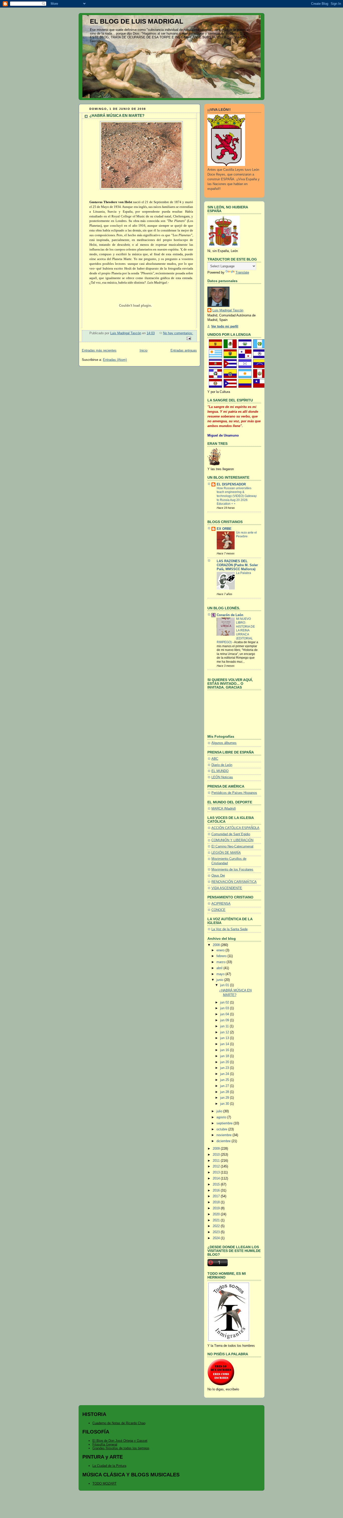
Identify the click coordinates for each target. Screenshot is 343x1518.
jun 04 (225, 1014)
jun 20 (225, 1062)
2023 (217, 1232)
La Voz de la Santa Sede (229, 929)
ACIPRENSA (221, 903)
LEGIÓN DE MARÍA (226, 853)
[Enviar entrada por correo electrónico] (188, 338)
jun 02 (225, 1002)
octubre (222, 1129)
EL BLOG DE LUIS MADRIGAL (136, 21)
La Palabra (243, 573)
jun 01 (225, 985)
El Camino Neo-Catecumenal (232, 846)
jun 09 (225, 1020)
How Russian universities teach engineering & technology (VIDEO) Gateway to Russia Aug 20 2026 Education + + (237, 495)
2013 (217, 1172)
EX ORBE (224, 529)
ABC (214, 759)
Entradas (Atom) (115, 360)
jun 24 (225, 1074)
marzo (221, 962)
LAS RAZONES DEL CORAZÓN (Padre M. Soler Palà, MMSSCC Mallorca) (237, 565)
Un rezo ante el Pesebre (246, 534)
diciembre (224, 1141)
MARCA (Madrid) (223, 808)
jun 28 (225, 1092)
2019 (217, 1208)
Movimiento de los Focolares (232, 869)
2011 (217, 1160)
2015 (217, 1184)
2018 (217, 1202)
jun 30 (225, 1104)
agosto (221, 1117)
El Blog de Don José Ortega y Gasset (119, 1441)
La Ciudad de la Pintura (109, 1466)
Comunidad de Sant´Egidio (230, 834)
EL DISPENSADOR (231, 484)
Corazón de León (230, 615)
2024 (217, 1238)
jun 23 (225, 1068)
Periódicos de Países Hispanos (234, 793)
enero (220, 950)
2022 (217, 1226)
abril (219, 968)
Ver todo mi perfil (224, 326)
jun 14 (225, 1044)
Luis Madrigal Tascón (227, 310)
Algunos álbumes (224, 743)
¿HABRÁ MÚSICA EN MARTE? (116, 115)
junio (220, 980)
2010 (217, 1154)
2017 (217, 1196)
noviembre (224, 1135)
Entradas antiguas (183, 350)
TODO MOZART (104, 1483)
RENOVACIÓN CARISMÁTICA (234, 882)
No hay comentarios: (178, 333)
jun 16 (225, 1050)
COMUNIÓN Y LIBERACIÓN (232, 840)
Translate (242, 272)
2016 (217, 1190)
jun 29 (225, 1098)
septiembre (225, 1123)
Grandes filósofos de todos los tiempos (120, 1448)
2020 (217, 1214)
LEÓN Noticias (222, 777)
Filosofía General (104, 1444)
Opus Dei (218, 875)
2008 (217, 945)
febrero (221, 956)
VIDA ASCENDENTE (226, 888)
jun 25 (225, 1080)
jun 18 (225, 1056)
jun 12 (225, 1032)
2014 (217, 1178)
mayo (220, 974)
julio (219, 1111)
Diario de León (221, 765)
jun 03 (225, 1008)
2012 (217, 1166)
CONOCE (218, 910)
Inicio (143, 350)
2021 (217, 1220)
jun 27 (225, 1086)
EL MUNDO (219, 771)
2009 (217, 1148)
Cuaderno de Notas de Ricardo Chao (118, 1423)
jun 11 (225, 1026)
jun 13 (225, 1038)
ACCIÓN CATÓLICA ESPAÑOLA (235, 828)
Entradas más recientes (99, 350)
